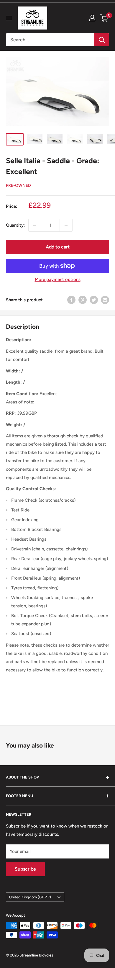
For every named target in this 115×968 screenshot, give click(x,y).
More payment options (57, 279)
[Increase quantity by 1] (66, 225)
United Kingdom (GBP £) (30, 897)
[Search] (101, 39)
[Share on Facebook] (71, 299)
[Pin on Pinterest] (82, 299)
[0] (104, 18)
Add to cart (58, 247)
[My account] (92, 18)
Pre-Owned (18, 185)
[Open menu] (9, 18)
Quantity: (15, 225)
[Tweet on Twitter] (94, 299)
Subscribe (25, 869)
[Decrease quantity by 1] (35, 225)
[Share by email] (105, 299)
